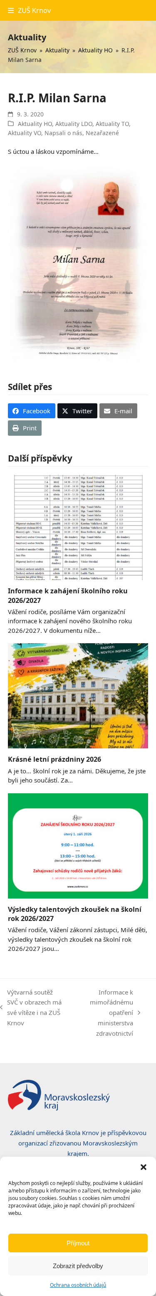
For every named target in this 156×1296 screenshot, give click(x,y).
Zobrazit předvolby (78, 1265)
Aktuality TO (112, 124)
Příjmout (78, 1243)
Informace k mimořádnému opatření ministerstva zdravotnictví (103, 1012)
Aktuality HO (35, 124)
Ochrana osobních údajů (78, 1285)
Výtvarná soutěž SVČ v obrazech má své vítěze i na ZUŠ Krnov (31, 1007)
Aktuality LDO (73, 124)
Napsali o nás (63, 133)
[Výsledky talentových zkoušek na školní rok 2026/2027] (78, 845)
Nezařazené (102, 133)
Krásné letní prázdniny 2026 (54, 759)
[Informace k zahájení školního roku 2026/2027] (78, 527)
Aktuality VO (24, 133)
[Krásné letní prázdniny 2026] (78, 695)
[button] (143, 1167)
